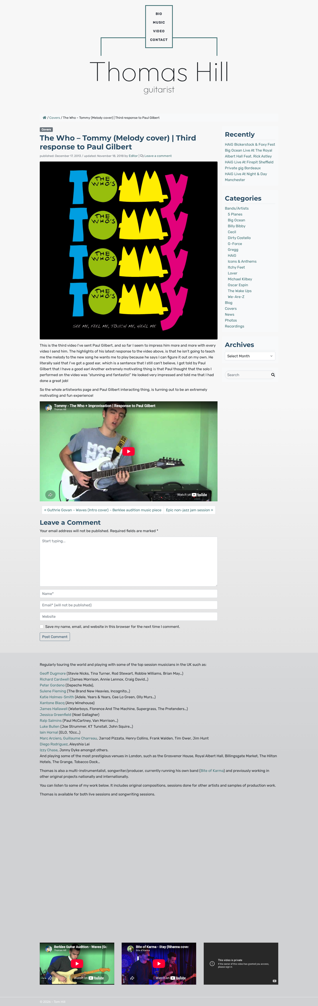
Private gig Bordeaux (243, 168)
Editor (133, 156)
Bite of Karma (212, 770)
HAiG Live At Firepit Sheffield (249, 162)
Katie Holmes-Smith (57, 697)
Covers (54, 118)
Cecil (232, 232)
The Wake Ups (240, 291)
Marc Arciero (50, 738)
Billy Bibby (236, 226)
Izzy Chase (49, 750)
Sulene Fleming (53, 691)
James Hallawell (54, 709)
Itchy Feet (236, 267)
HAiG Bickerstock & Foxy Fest (250, 144)
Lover (232, 273)
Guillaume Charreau (80, 738)
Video (159, 31)
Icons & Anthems (242, 261)
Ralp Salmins (51, 720)
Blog (228, 302)
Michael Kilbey (240, 279)
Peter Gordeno (52, 685)
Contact (159, 40)
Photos (231, 320)
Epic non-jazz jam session (188, 510)
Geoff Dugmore (53, 673)
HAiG (232, 255)
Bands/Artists (237, 208)
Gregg (233, 249)
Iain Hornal (49, 732)
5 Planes (235, 214)
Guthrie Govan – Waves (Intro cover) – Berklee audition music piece (104, 510)
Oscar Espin (238, 285)
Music (159, 22)
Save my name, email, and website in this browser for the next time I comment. (112, 626)
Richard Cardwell (54, 679)
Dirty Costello (239, 238)
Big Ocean (236, 220)
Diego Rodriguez (54, 744)
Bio (159, 14)
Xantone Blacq (52, 703)
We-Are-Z (236, 297)
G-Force (235, 243)
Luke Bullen (49, 726)
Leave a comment (158, 156)
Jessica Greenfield (55, 714)
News (229, 314)
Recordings (234, 326)
